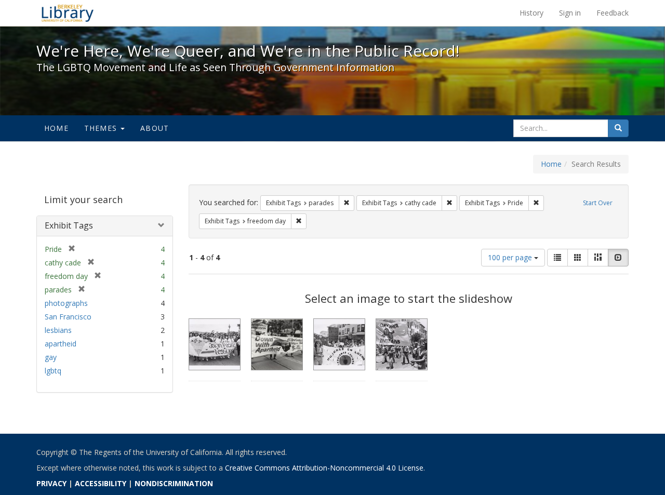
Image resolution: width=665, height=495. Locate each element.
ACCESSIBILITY (100, 483)
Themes (101, 128)
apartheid (60, 344)
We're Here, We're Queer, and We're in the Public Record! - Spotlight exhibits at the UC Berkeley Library (68, 13)
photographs (66, 303)
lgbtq (53, 371)
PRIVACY (51, 483)
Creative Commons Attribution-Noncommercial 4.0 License (324, 468)
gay (51, 357)
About (154, 128)
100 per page (511, 257)
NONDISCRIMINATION (174, 483)
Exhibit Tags (69, 225)
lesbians (58, 330)
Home (56, 128)
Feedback (612, 13)
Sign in (570, 13)
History (531, 13)
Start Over (598, 202)
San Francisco (68, 317)
